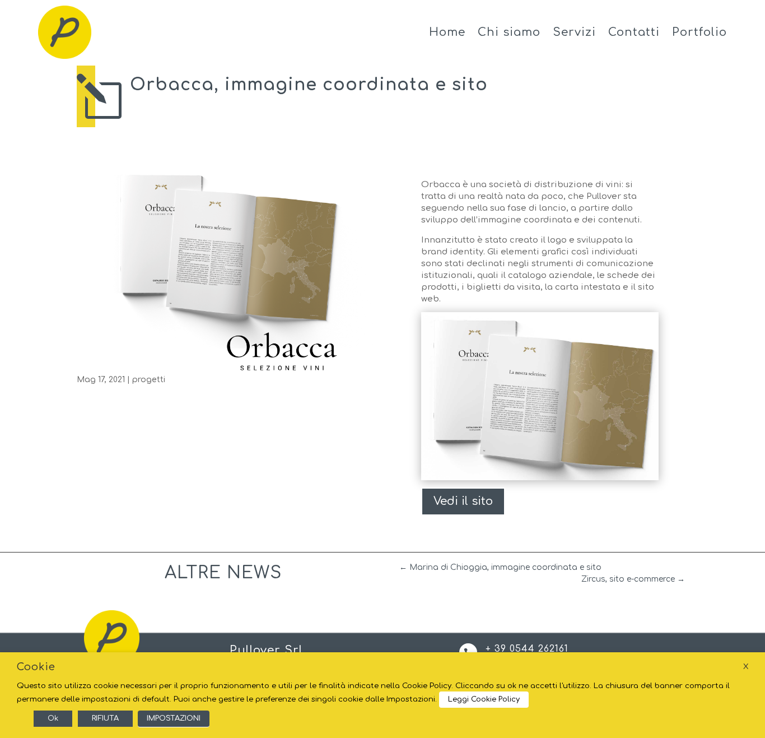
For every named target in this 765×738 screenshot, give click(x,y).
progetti (148, 379)
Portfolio (699, 32)
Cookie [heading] (36, 666)
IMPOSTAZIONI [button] (173, 718)
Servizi (574, 32)
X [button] (745, 666)
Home (447, 32)
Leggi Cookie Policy (484, 699)
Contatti (634, 32)
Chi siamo (509, 32)
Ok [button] (53, 718)
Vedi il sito (463, 501)
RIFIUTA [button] (105, 718)
